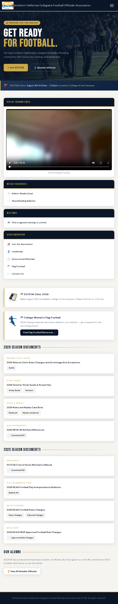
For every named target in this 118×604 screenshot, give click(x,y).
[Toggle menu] (111, 5)
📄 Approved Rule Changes (21, 537)
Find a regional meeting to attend (26, 222)
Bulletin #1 (13, 493)
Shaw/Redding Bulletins (21, 201)
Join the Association (20, 244)
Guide (11, 368)
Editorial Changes (35, 515)
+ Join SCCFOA (16, 67)
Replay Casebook (31, 413)
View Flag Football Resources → (39, 332)
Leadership (15, 251)
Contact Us (15, 273)
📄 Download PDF (17, 435)
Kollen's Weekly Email (20, 193)
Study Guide (14, 390)
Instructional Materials (21, 259)
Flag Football (16, 266)
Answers (29, 390)
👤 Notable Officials (45, 67)
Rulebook (13, 413)
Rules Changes (15, 515)
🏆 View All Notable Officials (22, 571)
